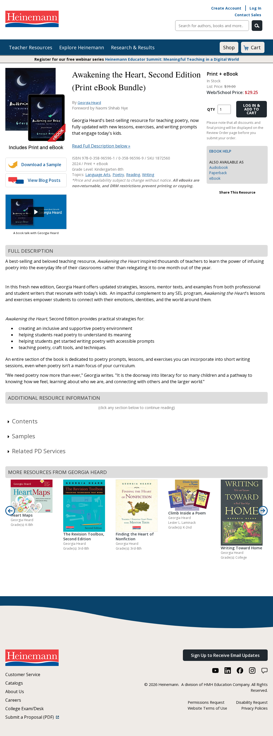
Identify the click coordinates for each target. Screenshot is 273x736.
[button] (36, 212)
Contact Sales (248, 14)
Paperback (218, 172)
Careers (13, 700)
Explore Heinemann (81, 47)
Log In (255, 8)
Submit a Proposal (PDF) (30, 717)
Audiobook (218, 167)
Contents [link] (25, 421)
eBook (214, 178)
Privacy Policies (254, 708)
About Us (14, 691)
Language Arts (97, 174)
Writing (148, 174)
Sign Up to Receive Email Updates (225, 655)
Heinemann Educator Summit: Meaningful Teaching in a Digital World (172, 59)
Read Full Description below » (101, 146)
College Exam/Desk (24, 709)
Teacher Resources (30, 47)
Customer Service (22, 674)
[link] (36, 211)
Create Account (226, 8)
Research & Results (133, 47)
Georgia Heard (89, 102)
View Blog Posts (44, 180)
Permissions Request (206, 702)
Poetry (118, 174)
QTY (211, 109)
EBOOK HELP (220, 151)
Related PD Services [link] (39, 451)
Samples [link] (23, 436)
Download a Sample (41, 164)
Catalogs (14, 683)
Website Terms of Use (207, 708)
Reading (133, 174)
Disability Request (252, 702)
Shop (229, 47)
